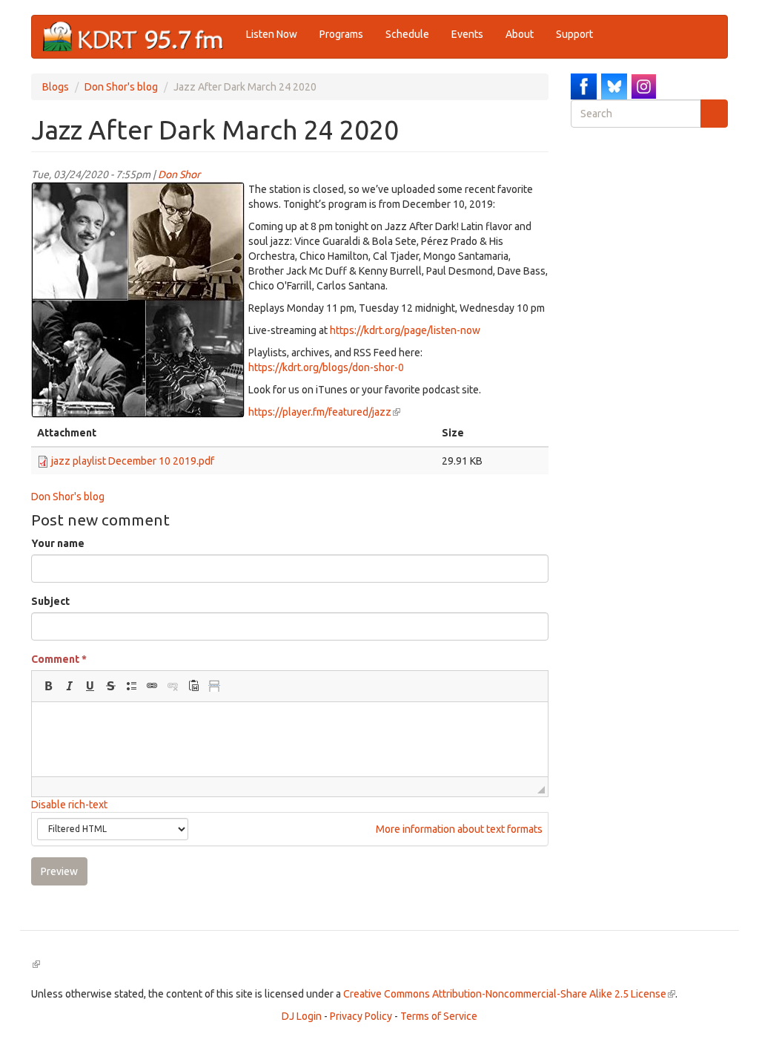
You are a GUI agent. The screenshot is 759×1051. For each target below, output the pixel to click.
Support (574, 34)
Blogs (55, 87)
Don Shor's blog (121, 87)
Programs (341, 34)
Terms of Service (438, 1016)
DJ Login (302, 1016)
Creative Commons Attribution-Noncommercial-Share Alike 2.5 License (509, 994)
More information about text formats (458, 829)
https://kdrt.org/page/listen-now (405, 330)
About (520, 34)
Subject (50, 601)
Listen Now (271, 34)
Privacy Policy (361, 1016)
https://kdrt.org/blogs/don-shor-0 (326, 367)
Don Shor (179, 174)
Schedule (407, 34)
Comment (59, 659)
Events (467, 34)
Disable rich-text (69, 805)
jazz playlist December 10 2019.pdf (132, 461)
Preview (59, 871)
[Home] (139, 36)
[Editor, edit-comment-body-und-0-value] (290, 739)
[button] (48, 685)
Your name (57, 543)
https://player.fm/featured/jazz (324, 412)
